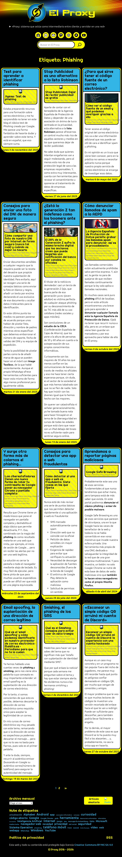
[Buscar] (80, 44)
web (101, 827)
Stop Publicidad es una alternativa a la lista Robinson (61, 76)
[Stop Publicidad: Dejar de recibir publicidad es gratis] (60, 93)
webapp (14, 830)
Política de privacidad (26, 838)
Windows (37, 830)
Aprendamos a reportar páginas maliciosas (100, 455)
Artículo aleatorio (94, 800)
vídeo (94, 827)
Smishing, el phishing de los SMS (57, 611)
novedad (48, 823)
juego (59, 821)
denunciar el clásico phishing (102, 504)
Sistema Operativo (21, 827)
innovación (12, 821)
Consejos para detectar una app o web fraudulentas (60, 457)
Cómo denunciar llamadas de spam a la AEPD (101, 210)
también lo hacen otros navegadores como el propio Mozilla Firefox (101, 580)
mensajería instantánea (78, 821)
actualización (15, 815)
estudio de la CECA (55, 326)
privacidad (60, 824)
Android (43, 814)
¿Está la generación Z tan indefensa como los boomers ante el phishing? (59, 214)
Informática (102, 818)
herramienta (69, 817)
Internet (49, 820)
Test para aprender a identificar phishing (13, 78)
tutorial (76, 828)
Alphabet (29, 814)
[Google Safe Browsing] (101, 471)
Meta (92, 821)
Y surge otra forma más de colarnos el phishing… (15, 457)
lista (65, 821)
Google (34, 817)
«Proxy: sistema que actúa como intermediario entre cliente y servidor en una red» (58, 26)
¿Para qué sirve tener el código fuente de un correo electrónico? (99, 80)
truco (70, 828)
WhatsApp (25, 831)
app (52, 814)
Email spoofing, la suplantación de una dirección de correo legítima (19, 613)
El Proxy (71, 13)
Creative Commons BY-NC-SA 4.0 (93, 844)
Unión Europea (84, 827)
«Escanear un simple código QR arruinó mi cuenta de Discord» (100, 613)
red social (73, 824)
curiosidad (88, 814)
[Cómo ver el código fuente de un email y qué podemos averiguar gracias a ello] (101, 109)
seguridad (84, 823)
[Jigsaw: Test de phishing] (20, 97)
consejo (76, 815)
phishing (89, 298)
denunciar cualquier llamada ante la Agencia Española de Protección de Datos (101, 316)
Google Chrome (47, 818)
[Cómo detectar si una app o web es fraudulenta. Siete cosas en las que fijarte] (60, 483)
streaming (38, 828)
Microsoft (101, 821)
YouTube (50, 830)
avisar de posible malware (100, 507)
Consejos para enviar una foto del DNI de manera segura (19, 212)
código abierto (18, 818)
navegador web (31, 823)
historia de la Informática (88, 818)
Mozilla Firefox (14, 824)
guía (56, 818)
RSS (109, 838)
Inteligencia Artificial (29, 821)
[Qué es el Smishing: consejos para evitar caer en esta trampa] (60, 632)
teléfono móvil (54, 827)
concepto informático (64, 815)
